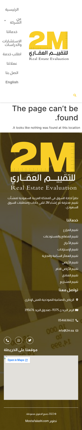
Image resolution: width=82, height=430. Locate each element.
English (12, 82)
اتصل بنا (12, 73)
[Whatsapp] (18, 340)
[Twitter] (29, 340)
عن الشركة (16, 20)
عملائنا (12, 63)
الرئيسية (12, 9)
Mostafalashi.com (37, 421)
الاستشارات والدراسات (12, 43)
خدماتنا (11, 32)
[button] (11, 20)
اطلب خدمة (12, 54)
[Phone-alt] (7, 340)
